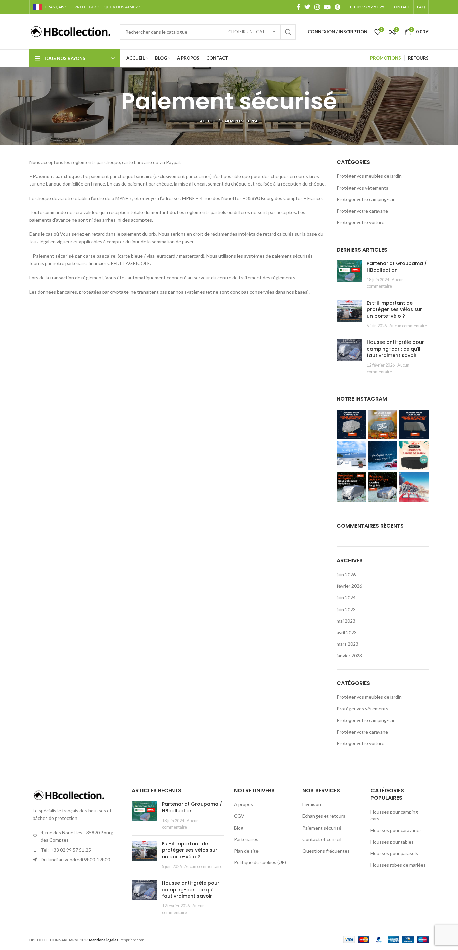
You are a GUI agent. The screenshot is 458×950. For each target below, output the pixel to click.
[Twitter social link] (307, 7)
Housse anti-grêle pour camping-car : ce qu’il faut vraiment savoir (395, 349)
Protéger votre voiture (360, 222)
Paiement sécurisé (321, 828)
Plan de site (246, 851)
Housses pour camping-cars (395, 815)
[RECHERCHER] (288, 32)
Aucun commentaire (408, 325)
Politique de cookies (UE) (260, 862)
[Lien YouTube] (327, 7)
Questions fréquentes (326, 851)
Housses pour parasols (394, 853)
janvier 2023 (349, 655)
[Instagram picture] (351, 424)
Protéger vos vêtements (362, 188)
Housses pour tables (392, 842)
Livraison (311, 804)
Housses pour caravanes (396, 830)
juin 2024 (346, 597)
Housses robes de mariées (398, 865)
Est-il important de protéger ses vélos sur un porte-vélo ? (394, 309)
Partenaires (246, 839)
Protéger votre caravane (362, 211)
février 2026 (349, 586)
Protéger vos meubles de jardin (369, 176)
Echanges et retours (323, 816)
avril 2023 (347, 632)
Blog (238, 828)
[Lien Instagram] (317, 7)
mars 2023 (347, 644)
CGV (239, 816)
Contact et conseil (321, 839)
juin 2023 (346, 609)
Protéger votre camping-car (366, 199)
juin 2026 (346, 574)
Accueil (208, 121)
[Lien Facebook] (298, 7)
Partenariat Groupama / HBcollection (397, 266)
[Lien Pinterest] (337, 7)
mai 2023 (346, 621)
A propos (243, 804)
